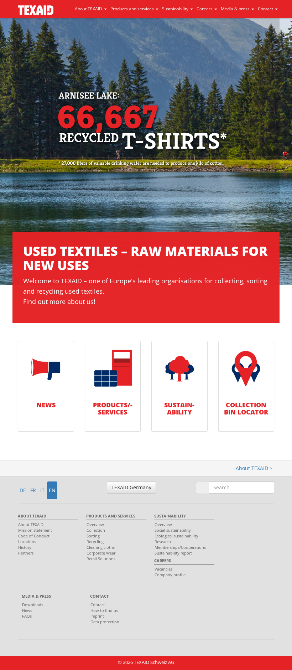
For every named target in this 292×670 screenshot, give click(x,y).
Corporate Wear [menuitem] (101, 553)
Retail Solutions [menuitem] (101, 558)
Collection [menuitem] (96, 530)
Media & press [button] (236, 9)
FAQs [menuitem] (27, 616)
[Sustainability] (179, 368)
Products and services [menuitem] (110, 516)
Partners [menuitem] (25, 553)
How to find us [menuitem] (104, 610)
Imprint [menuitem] (97, 616)
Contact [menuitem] (99, 596)
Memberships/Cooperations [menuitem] (180, 547)
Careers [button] (205, 9)
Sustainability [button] (175, 9)
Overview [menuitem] (95, 524)
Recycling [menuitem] (95, 541)
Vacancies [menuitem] (163, 569)
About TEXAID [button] (89, 9)
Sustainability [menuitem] (170, 516)
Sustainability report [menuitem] (173, 553)
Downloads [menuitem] (32, 604)
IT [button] (42, 490)
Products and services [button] (132, 9)
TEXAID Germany (131, 487)
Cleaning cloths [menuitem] (101, 547)
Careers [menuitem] (162, 560)
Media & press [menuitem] (36, 596)
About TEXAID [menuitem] (32, 516)
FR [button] (33, 490)
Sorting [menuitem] (93, 535)
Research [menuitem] (163, 541)
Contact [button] (266, 9)
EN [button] (52, 490)
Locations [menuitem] (27, 541)
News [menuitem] (27, 610)
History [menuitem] (24, 547)
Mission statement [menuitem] (35, 530)
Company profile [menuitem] (170, 574)
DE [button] (23, 490)
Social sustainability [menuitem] (173, 530)
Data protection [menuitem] (104, 621)
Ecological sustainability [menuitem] (176, 535)
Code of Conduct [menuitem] (33, 535)
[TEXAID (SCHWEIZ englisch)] (35, 7)
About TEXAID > (254, 468)
